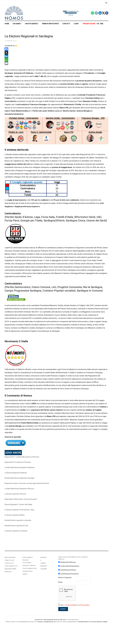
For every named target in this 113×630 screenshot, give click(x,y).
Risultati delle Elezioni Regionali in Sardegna (19, 478)
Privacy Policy (9, 560)
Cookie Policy (9, 563)
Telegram (43, 569)
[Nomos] (14, 13)
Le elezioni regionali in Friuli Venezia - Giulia (19, 510)
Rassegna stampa (10, 569)
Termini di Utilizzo (71, 605)
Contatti (66, 24)
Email (60, 582)
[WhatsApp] (56, 60)
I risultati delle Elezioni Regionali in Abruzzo (19, 488)
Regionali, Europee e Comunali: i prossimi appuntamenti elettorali (27, 483)
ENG (101, 24)
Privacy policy (84, 605)
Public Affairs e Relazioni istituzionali (28, 560)
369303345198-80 (83, 622)
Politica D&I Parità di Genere (98, 622)
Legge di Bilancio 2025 (30, 568)
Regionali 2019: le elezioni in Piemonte (18, 462)
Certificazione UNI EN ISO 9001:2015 (55, 620)
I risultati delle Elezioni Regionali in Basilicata (19, 467)
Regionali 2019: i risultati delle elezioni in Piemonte (22, 457)
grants (25, 574)
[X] (56, 52)
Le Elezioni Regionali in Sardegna (29, 36)
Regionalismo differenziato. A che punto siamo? (21, 499)
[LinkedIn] (56, 56)
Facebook (43, 557)
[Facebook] (56, 49)
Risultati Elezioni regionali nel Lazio (16, 525)
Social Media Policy (11, 566)
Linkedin (43, 563)
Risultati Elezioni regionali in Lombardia (18, 520)
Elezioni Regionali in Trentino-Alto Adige (18, 504)
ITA (98, 24)
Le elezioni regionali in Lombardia (16, 531)
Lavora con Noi (27, 571)
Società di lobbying (29, 566)
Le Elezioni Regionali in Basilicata (16, 473)
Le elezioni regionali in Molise (15, 515)
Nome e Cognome (65, 577)
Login (76, 24)
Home (7, 24)
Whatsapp (43, 566)
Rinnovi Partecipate (50, 24)
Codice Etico (39, 620)
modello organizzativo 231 (47, 622)
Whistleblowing (10, 557)
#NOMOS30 (8, 572)
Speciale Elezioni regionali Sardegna (56, 443)
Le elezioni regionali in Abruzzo (15, 494)
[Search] (106, 2)
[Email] (56, 63)
